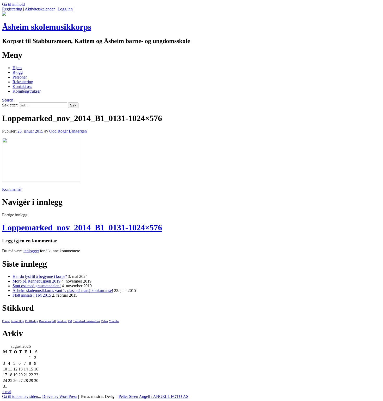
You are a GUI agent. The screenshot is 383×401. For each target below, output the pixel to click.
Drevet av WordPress (59, 396)
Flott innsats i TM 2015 (32, 295)
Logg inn (65, 9)
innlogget (31, 251)
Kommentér (12, 189)
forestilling (17, 321)
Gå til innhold (13, 4)
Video (104, 321)
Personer (20, 77)
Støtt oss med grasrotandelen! (37, 286)
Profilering (31, 321)
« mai (6, 392)
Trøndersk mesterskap (86, 321)
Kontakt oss (22, 86)
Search (7, 100)
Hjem (17, 67)
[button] (41, 160)
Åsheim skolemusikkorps (46, 27)
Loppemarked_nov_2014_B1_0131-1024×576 (82, 227)
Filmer (6, 321)
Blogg (18, 72)
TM (70, 321)
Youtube (114, 321)
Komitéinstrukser (27, 91)
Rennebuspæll (47, 321)
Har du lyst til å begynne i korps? (40, 276)
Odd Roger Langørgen (68, 131)
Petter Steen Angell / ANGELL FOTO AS (153, 396)
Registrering (12, 9)
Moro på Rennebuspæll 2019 (36, 281)
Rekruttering (23, 82)
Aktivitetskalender (40, 9)
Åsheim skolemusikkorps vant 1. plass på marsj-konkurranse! (63, 290)
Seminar (62, 321)
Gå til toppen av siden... (21, 396)
